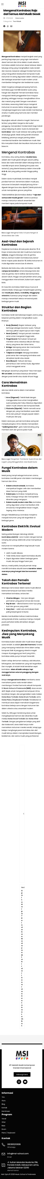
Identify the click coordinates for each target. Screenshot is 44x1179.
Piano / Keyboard (8, 1133)
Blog (3, 1104)
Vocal (4, 1119)
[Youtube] (25, 1082)
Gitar (4, 1122)
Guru (4, 1100)
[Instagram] (19, 1082)
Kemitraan (6, 1111)
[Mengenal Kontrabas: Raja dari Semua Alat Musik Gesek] (4, 26)
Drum (4, 1129)
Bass (3, 1126)
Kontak (4, 1108)
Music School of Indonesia (15, 688)
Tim (3, 1097)
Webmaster (19, 18)
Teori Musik (17, 21)
